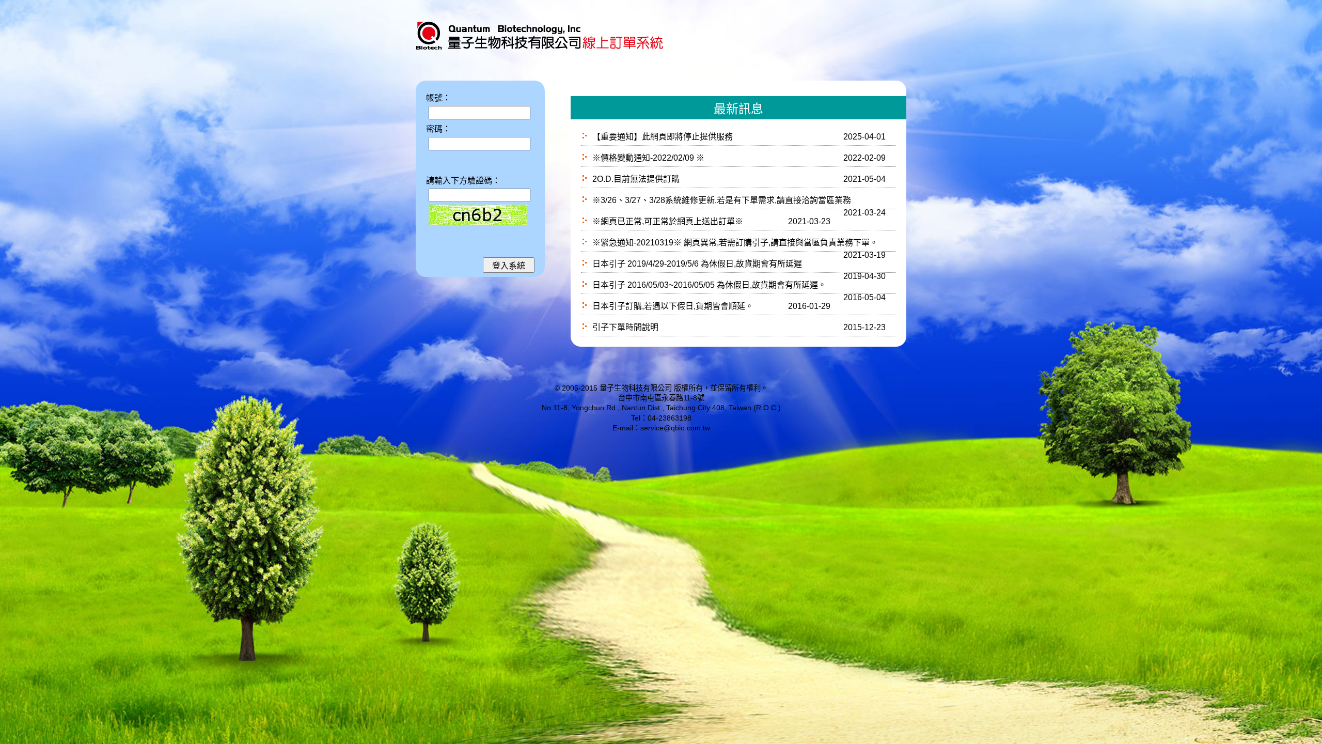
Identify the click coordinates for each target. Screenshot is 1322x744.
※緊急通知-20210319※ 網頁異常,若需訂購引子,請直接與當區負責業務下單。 (735, 242)
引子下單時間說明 (625, 327)
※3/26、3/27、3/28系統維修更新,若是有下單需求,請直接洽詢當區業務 (721, 200)
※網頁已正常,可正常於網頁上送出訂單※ (667, 221)
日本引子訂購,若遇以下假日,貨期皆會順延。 (672, 306)
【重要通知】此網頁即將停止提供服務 (662, 136)
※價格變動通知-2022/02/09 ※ (648, 157)
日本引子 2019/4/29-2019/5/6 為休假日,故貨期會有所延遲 (697, 263)
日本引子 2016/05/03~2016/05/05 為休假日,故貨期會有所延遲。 (709, 285)
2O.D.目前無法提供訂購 (636, 179)
